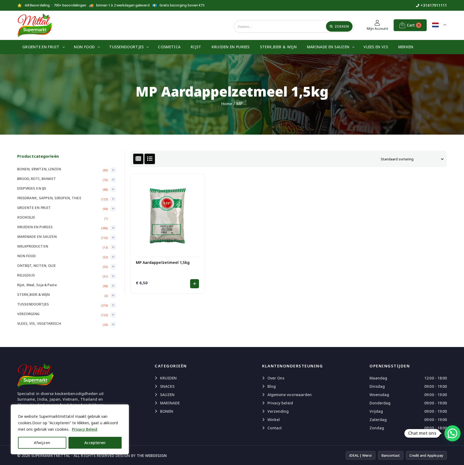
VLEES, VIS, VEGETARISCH (39, 323)
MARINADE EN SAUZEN (328, 46)
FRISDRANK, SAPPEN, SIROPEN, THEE (49, 197)
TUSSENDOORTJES (126, 46)
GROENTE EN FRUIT (41, 46)
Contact (274, 427)
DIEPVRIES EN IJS (31, 188)
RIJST (196, 46)
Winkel (273, 419)
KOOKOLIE (26, 217)
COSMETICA (169, 46)
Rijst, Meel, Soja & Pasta (37, 284)
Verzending (278, 411)
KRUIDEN (168, 378)
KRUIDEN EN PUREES (231, 46)
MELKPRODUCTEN (32, 246)
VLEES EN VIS (376, 46)
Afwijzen (42, 442)
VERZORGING (28, 313)
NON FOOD (84, 46)
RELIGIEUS (26, 275)
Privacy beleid (280, 402)
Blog (271, 386)
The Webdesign (152, 455)
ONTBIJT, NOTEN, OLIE (36, 265)
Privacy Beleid (84, 429)
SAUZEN (167, 394)
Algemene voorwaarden (289, 394)
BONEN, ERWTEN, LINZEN (39, 169)
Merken (406, 46)
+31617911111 (434, 5)
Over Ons (275, 378)
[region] (70, 429)
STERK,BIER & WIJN (278, 46)
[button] (194, 283)
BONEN (166, 411)
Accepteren (95, 442)
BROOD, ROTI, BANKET (36, 178)
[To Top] (454, 454)
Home (226, 103)
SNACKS (167, 386)
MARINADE (170, 402)
